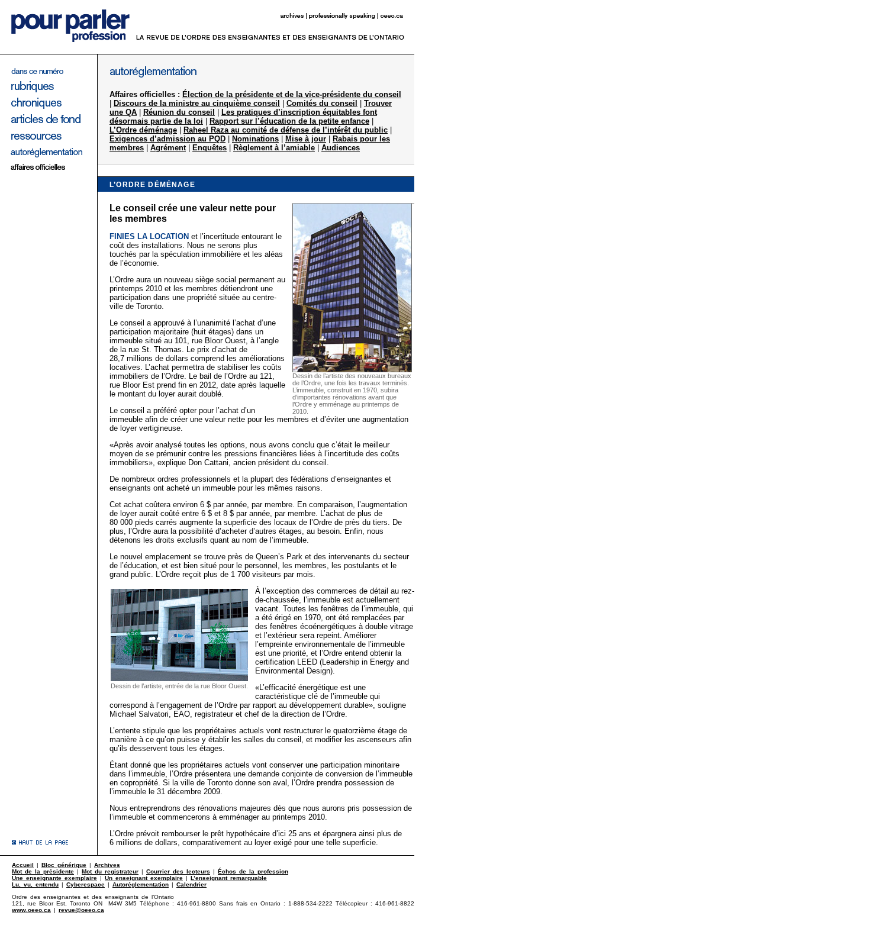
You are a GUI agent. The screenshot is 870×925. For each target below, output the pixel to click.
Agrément (168, 147)
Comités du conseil (321, 103)
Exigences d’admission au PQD (167, 138)
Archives (107, 865)
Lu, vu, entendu (35, 884)
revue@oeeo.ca (81, 910)
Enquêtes (209, 147)
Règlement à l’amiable (274, 147)
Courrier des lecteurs (178, 871)
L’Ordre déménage (143, 129)
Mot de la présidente (43, 871)
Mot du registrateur (110, 871)
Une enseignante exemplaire (54, 878)
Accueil (23, 865)
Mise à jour (305, 138)
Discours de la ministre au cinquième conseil (197, 103)
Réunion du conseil (179, 112)
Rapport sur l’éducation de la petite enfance (289, 121)
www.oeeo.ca (31, 910)
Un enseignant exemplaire (144, 878)
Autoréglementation (140, 884)
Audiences (340, 147)
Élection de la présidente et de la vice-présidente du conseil (291, 94)
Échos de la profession (253, 871)
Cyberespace (85, 884)
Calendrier (191, 884)
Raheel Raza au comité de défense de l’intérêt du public (285, 129)
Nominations (255, 138)
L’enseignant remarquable (229, 878)
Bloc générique (63, 865)
